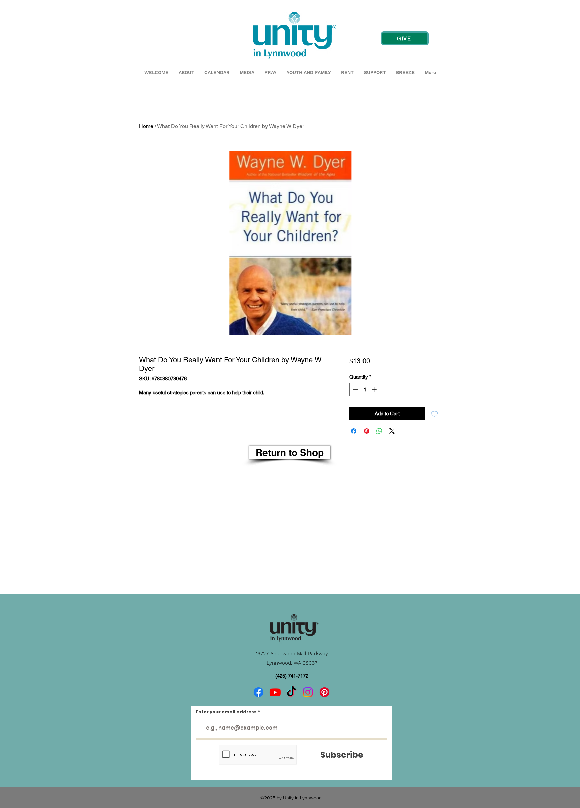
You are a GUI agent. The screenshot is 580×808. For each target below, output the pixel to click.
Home (146, 126)
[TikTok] (291, 692)
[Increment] (374, 389)
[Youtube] (275, 692)
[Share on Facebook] (354, 431)
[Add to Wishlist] (434, 414)
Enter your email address (226, 712)
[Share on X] (392, 431)
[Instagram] (308, 692)
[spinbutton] (364, 389)
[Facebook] (258, 692)
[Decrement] (354, 389)
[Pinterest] (324, 692)
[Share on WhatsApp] (379, 431)
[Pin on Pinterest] (366, 431)
